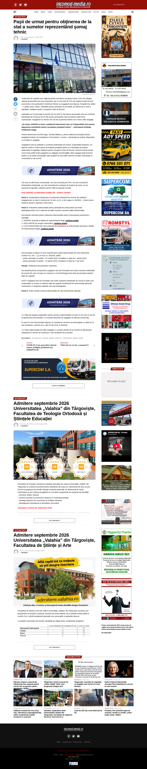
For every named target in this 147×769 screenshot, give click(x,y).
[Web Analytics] (73, 764)
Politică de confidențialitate (80, 751)
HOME (36, 12)
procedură (68, 338)
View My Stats (73, 766)
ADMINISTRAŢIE (73, 12)
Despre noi (67, 742)
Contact (87, 742)
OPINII (50, 12)
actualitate (37, 338)
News (43, 12)
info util (59, 338)
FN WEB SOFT (77, 759)
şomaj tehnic (78, 338)
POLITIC (96, 12)
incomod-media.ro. (69, 755)
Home (58, 742)
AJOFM (45, 338)
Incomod (25, 39)
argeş (52, 338)
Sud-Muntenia (59, 12)
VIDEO (103, 12)
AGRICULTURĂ (86, 12)
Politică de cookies (64, 751)
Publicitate (77, 742)
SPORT (110, 12)
